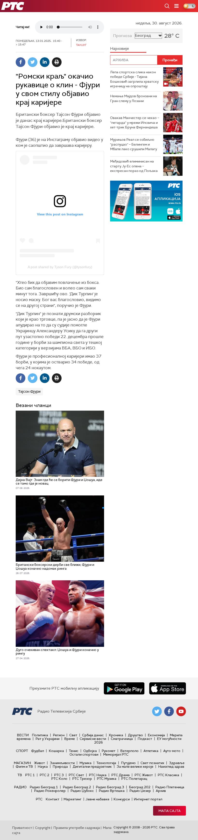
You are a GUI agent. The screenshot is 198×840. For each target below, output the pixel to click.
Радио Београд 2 (77, 787)
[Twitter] (32, 62)
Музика (85, 763)
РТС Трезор (82, 778)
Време (69, 739)
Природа (60, 766)
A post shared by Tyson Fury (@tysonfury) (60, 267)
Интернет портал (148, 799)
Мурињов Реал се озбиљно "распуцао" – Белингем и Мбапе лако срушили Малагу (133, 144)
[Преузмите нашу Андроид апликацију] (124, 688)
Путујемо (128, 763)
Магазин (22, 763)
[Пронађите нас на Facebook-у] (169, 711)
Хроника (116, 735)
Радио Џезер (140, 790)
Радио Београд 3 (110, 787)
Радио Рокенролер (50, 790)
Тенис (73, 751)
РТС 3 (59, 775)
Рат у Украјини (47, 739)
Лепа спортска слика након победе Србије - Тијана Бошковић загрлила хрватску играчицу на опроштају (134, 79)
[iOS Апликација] (146, 201)
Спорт (22, 751)
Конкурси (121, 799)
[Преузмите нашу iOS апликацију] (167, 688)
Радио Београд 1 (44, 787)
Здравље (176, 763)
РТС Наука (97, 775)
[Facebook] (20, 62)
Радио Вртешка (112, 790)
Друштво (135, 735)
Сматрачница (122, 739)
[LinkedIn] (45, 62)
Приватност (22, 827)
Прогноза (122, 35)
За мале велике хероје (135, 766)
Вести (23, 735)
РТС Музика (106, 778)
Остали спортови (84, 754)
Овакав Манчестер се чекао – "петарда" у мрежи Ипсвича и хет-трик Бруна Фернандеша (134, 122)
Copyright (42, 827)
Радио (20, 787)
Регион (58, 735)
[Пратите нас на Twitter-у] (157, 711)
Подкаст (145, 739)
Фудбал (37, 751)
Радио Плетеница (169, 787)
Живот (39, 763)
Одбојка (90, 751)
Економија (156, 735)
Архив (161, 790)
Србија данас (93, 735)
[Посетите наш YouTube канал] (181, 711)
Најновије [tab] (119, 48)
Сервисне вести (93, 739)
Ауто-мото (171, 751)
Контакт (52, 799)
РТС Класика (168, 775)
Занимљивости (62, 763)
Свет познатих (152, 763)
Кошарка (56, 751)
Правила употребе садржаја (76, 827)
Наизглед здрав (171, 766)
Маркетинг (72, 799)
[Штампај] (57, 62)
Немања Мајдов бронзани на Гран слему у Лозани (133, 98)
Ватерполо (129, 751)
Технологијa (106, 763)
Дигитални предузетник (92, 766)
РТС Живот (143, 775)
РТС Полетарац (134, 778)
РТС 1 (30, 775)
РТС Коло (59, 778)
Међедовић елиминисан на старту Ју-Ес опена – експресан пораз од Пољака (134, 166)
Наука (43, 766)
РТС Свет (76, 775)
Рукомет (108, 751)
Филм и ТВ (24, 766)
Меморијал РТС (115, 754)
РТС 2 (44, 775)
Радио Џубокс (82, 790)
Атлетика (150, 751)
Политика (40, 735)
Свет (73, 735)
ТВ (19, 775)
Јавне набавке (97, 799)
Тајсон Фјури (29, 391)
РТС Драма (120, 775)
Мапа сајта (169, 811)
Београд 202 (139, 787)
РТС (39, 799)
